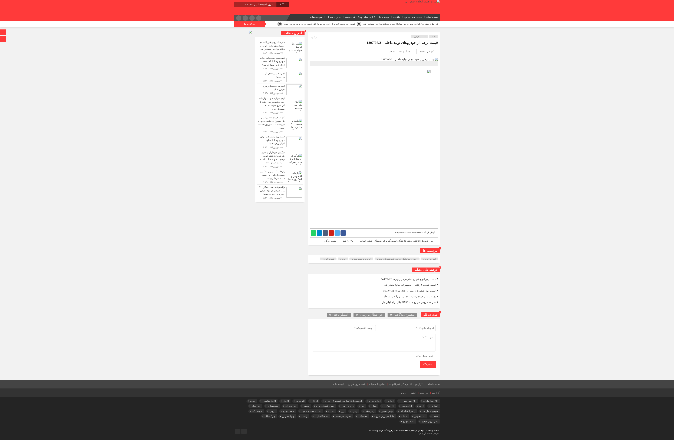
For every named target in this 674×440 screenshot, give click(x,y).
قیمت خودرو (419, 36)
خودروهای (256, 406)
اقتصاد (286, 401)
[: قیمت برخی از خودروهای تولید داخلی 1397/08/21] (316, 51)
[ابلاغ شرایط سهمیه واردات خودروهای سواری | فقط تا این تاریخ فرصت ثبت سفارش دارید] (280, 105)
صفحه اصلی (432, 17)
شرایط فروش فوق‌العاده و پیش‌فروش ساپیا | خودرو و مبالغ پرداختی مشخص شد (400, 24)
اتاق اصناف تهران (408, 401)
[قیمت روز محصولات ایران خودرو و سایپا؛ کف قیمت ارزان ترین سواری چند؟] (280, 63)
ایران (421, 406)
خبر (362, 406)
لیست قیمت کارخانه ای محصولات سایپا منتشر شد (410, 285)
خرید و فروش (348, 406)
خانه (434, 36)
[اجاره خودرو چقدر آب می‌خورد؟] (280, 77)
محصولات (363, 416)
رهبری (355, 411)
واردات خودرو (288, 416)
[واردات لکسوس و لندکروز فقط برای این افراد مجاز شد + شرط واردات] (280, 177)
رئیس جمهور (387, 411)
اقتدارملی (300, 401)
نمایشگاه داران (321, 416)
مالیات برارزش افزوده (384, 416)
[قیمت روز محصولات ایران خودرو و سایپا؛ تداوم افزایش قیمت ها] (280, 142)
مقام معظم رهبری (343, 416)
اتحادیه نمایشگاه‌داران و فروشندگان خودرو (397, 259)
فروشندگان (257, 411)
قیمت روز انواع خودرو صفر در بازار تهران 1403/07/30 (408, 279)
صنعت (331, 411)
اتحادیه (391, 401)
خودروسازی (273, 406)
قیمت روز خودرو (356, 384)
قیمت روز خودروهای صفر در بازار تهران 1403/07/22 (409, 290)
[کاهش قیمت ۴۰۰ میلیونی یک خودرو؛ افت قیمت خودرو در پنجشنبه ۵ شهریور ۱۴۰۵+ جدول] (280, 124)
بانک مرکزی (389, 406)
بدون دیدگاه (330, 240)
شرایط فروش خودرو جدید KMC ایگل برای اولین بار (409, 302)
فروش (273, 411)
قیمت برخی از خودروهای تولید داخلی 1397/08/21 (402, 43)
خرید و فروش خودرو (361, 259)
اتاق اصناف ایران (430, 401)
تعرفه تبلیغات (316, 17)
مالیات (404, 416)
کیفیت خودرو (408, 421)
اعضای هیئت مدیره (413, 17)
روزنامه (424, 393)
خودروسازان (290, 406)
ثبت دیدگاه (427, 364)
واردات (305, 416)
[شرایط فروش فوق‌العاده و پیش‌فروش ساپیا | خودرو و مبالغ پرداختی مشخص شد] (280, 47)
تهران (374, 406)
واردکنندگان (270, 416)
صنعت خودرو (288, 411)
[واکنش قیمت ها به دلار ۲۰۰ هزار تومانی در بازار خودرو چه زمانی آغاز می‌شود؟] (280, 192)
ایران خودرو (407, 406)
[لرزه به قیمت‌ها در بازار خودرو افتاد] (280, 89)
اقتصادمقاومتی (269, 401)
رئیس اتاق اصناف (407, 411)
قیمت (435, 416)
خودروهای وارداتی (430, 411)
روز (343, 411)
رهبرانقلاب (369, 411)
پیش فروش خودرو (430, 421)
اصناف (315, 401)
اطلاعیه (397, 17)
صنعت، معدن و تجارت (311, 411)
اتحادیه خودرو (429, 259)
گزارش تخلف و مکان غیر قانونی (360, 17)
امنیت (252, 401)
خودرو (343, 259)
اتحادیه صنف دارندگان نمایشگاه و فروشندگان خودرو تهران (390, 240)
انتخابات (434, 406)
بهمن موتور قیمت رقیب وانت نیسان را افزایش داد (410, 296)
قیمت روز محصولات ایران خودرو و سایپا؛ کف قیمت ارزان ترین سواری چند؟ (319, 24)
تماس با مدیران (333, 17)
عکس (413, 393)
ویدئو (403, 393)
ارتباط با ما (384, 17)
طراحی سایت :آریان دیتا (428, 433)
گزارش (436, 393)
